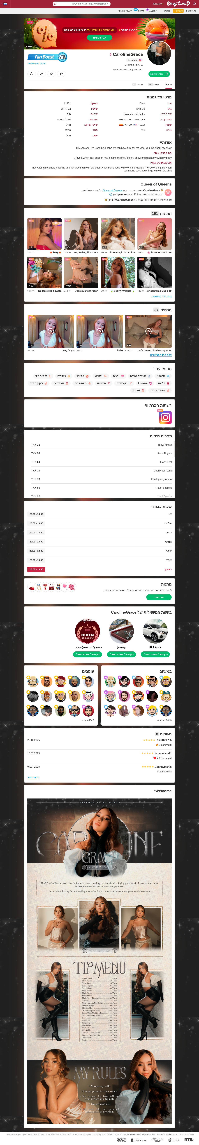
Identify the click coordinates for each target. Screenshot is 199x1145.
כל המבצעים (153, 11)
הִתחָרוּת (141, 11)
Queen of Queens (112, 190)
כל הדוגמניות (191, 11)
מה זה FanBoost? (36, 63)
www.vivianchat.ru (164, 1134)
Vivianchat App (125, 11)
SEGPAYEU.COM (133, 1134)
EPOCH (145, 1134)
